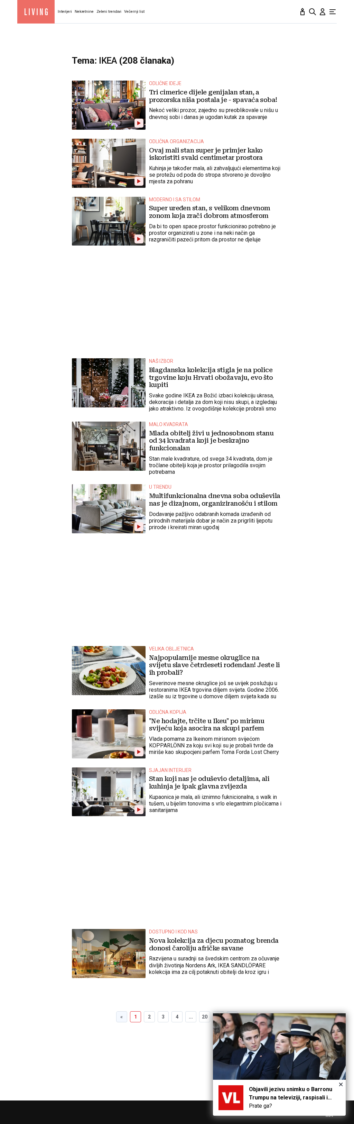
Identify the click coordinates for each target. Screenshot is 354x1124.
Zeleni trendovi (108, 11)
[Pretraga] (312, 12)
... (191, 1017)
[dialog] (279, 1064)
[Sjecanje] (302, 12)
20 (204, 1017)
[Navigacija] (332, 12)
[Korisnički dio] (322, 12)
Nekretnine (84, 11)
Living (36, 12)
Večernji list (134, 11)
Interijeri (65, 11)
